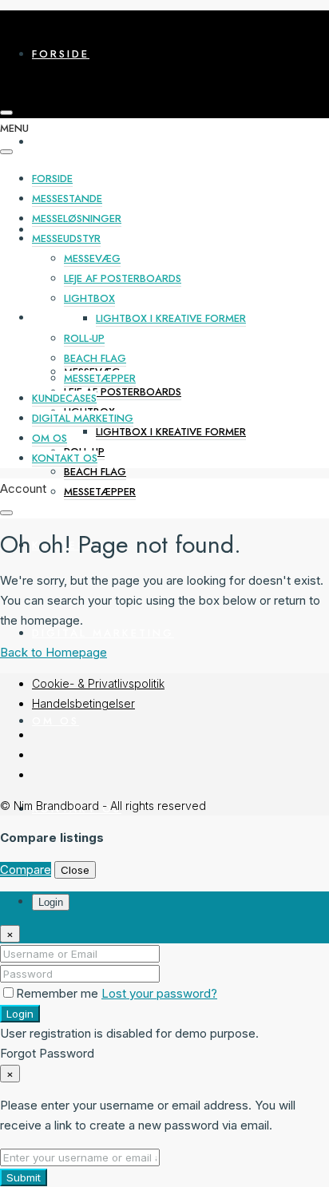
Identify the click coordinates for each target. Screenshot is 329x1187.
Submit (23, 1177)
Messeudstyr (79, 317)
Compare (25, 869)
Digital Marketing (103, 633)
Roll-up (84, 338)
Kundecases (64, 398)
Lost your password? (159, 993)
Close (75, 869)
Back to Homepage (53, 652)
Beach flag (95, 471)
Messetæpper (100, 491)
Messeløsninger (93, 229)
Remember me (58, 993)
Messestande (80, 141)
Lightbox (89, 298)
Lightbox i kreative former (171, 431)
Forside (60, 54)
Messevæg (92, 258)
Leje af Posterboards (122, 391)
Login (20, 1013)
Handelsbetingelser (83, 703)
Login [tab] (50, 902)
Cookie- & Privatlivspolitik (98, 683)
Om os (55, 720)
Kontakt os (64, 458)
